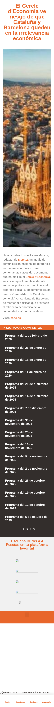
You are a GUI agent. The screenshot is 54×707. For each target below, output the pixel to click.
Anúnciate (46, 702)
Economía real (22, 643)
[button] (27, 614)
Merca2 (23, 259)
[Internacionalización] (10, 665)
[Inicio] (7, 698)
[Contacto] (33, 698)
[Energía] (10, 657)
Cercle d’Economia (38, 276)
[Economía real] (10, 642)
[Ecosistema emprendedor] (10, 650)
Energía (18, 658)
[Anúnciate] (46, 698)
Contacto (34, 702)
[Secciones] (20, 698)
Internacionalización (25, 665)
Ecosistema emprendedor (29, 650)
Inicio (7, 702)
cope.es (15, 317)
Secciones (20, 702)
